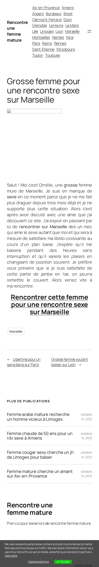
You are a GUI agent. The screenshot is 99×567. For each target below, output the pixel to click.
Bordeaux (53, 13)
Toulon (37, 55)
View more (11, 556)
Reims (47, 43)
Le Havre (56, 25)
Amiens (67, 7)
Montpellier (41, 37)
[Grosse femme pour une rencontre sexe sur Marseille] (34, 112)
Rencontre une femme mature (17, 31)
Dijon (68, 19)
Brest (68, 13)
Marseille (72, 31)
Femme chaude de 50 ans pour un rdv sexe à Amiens (40, 435)
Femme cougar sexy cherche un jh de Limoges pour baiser (40, 454)
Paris (36, 43)
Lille (35, 31)
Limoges (46, 31)
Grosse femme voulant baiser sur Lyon (69, 362)
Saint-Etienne (43, 49)
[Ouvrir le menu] (89, 31)
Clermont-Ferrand (46, 19)
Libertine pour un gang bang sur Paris (23, 362)
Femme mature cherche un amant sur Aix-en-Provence (40, 473)
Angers (38, 13)
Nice (69, 37)
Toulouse (52, 55)
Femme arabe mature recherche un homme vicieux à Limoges (38, 416)
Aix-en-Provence (46, 7)
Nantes (58, 37)
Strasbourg (65, 49)
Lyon (59, 31)
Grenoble (39, 25)
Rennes (60, 43)
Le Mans (72, 25)
